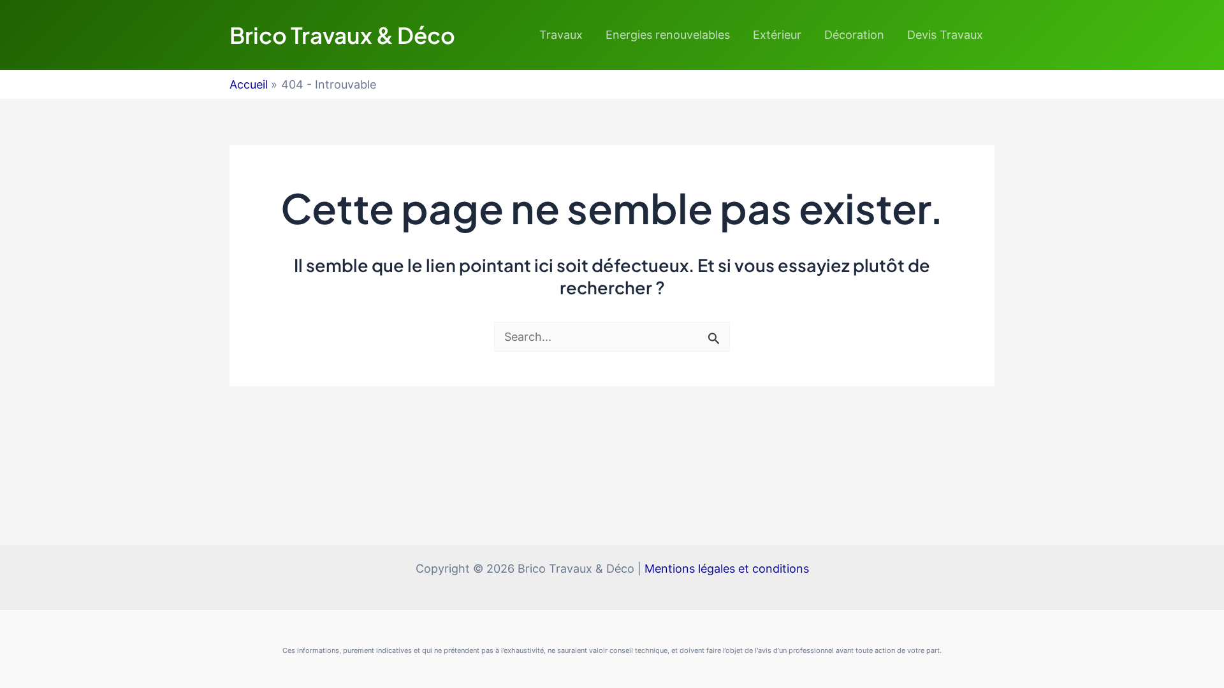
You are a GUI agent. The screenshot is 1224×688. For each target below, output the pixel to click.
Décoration (854, 34)
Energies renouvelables (668, 34)
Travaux (561, 34)
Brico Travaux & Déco (342, 35)
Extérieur (777, 34)
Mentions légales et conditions (727, 568)
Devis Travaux (945, 34)
